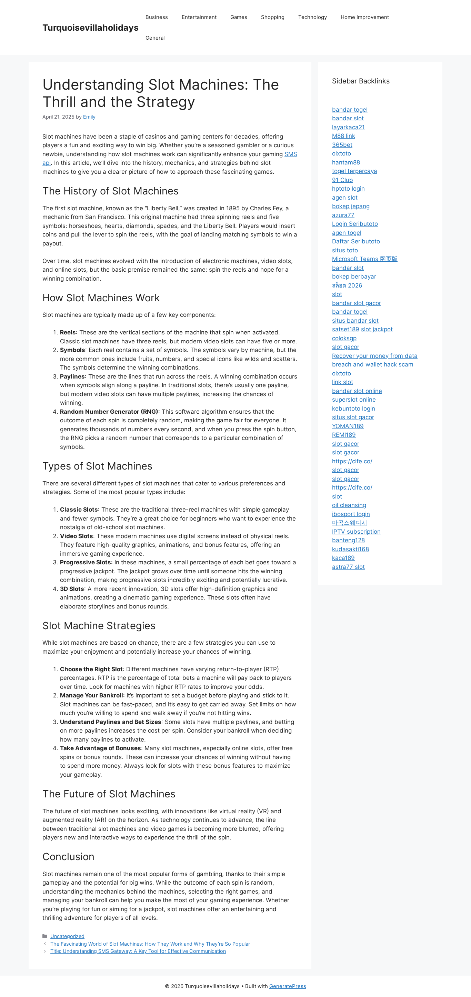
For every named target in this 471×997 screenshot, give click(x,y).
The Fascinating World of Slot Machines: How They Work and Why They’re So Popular (150, 944)
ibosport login (351, 514)
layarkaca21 (348, 127)
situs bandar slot (355, 320)
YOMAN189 (348, 426)
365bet (342, 144)
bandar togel (350, 109)
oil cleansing (349, 505)
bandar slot (348, 118)
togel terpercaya (354, 171)
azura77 (343, 215)
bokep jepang (351, 206)
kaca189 (343, 557)
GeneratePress (287, 986)
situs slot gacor (353, 417)
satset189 (345, 329)
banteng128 (348, 540)
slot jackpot (377, 329)
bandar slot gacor (356, 303)
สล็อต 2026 (347, 285)
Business (157, 17)
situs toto (345, 250)
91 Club (342, 180)
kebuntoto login (353, 408)
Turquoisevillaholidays (90, 27)
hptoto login (348, 188)
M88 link (343, 135)
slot (337, 294)
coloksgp (344, 338)
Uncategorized (67, 936)
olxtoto (341, 153)
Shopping (272, 17)
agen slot (345, 197)
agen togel (346, 232)
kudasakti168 (350, 549)
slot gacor (345, 346)
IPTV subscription (356, 531)
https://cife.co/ (352, 461)
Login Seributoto (355, 223)
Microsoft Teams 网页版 (365, 258)
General (155, 37)
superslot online (354, 399)
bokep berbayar (354, 276)
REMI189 (344, 434)
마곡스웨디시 (349, 522)
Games (238, 17)
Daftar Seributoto (356, 241)
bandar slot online (357, 390)
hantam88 (346, 162)
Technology (312, 17)
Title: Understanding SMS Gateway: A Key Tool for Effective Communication (138, 951)
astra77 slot (348, 566)
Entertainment (199, 17)
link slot (342, 382)
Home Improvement (365, 17)
